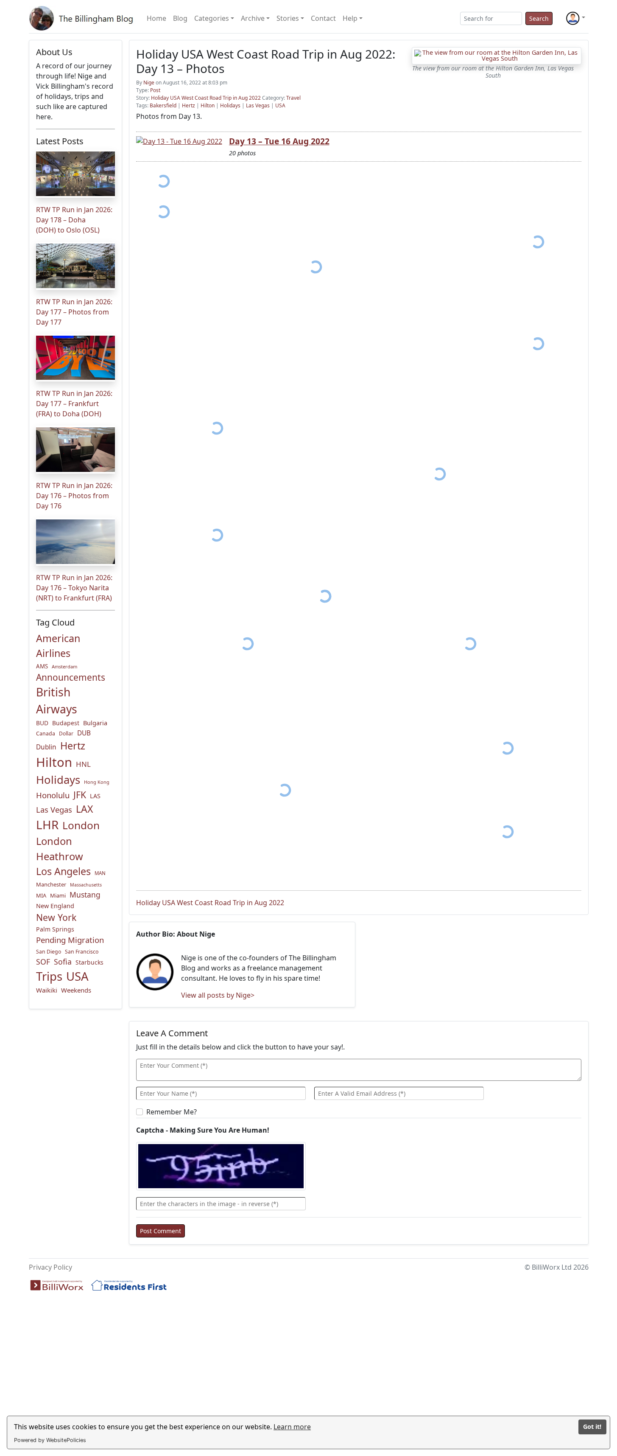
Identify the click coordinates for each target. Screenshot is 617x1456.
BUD (42, 723)
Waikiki (46, 990)
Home (156, 18)
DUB (84, 733)
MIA (41, 895)
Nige (148, 82)
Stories (287, 18)
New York (56, 917)
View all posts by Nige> (217, 995)
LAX (84, 809)
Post (155, 90)
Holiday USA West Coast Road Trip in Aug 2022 (206, 97)
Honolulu (53, 795)
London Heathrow (59, 848)
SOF (43, 962)
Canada (45, 733)
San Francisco (81, 951)
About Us (54, 52)
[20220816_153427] (439, 474)
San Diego (48, 951)
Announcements (70, 677)
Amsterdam (64, 666)
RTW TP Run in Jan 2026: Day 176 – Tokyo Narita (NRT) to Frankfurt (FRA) (74, 588)
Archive (253, 18)
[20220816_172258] (507, 831)
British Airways (56, 701)
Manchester (51, 884)
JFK (79, 794)
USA (77, 976)
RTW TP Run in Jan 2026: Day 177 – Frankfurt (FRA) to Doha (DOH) (74, 403)
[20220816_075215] (538, 344)
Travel (293, 97)
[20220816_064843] (538, 242)
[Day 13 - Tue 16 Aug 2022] (179, 140)
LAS (95, 796)
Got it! (592, 1426)
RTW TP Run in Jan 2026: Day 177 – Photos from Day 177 (74, 312)
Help (350, 18)
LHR (47, 824)
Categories (211, 18)
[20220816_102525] (217, 428)
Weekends (76, 990)
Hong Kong (96, 782)
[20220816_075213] (315, 267)
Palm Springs (55, 929)
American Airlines (58, 645)
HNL (83, 764)
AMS (42, 666)
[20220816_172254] (507, 747)
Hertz (72, 745)
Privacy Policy (50, 1267)
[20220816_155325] (247, 643)
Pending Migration (70, 939)
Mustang (85, 894)
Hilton (54, 762)
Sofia (63, 962)
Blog (180, 18)
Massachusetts (86, 885)
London (81, 825)
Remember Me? (171, 1112)
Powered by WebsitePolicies (50, 1440)
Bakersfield (163, 105)
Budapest (65, 723)
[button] (575, 18)
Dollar (66, 733)
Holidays (58, 779)
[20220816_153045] (217, 535)
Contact (323, 18)
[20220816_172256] (284, 790)
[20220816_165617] (470, 643)
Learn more (292, 1426)
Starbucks (89, 962)
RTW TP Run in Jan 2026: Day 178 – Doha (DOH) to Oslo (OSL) (74, 220)
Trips (49, 976)
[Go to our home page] (83, 18)
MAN (100, 873)
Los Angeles (63, 871)
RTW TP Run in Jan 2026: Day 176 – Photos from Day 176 (74, 496)
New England (55, 906)
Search (539, 18)
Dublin (46, 747)
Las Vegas (54, 809)
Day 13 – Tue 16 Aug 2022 (279, 141)
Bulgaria (95, 722)
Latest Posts (60, 141)
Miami (58, 895)
